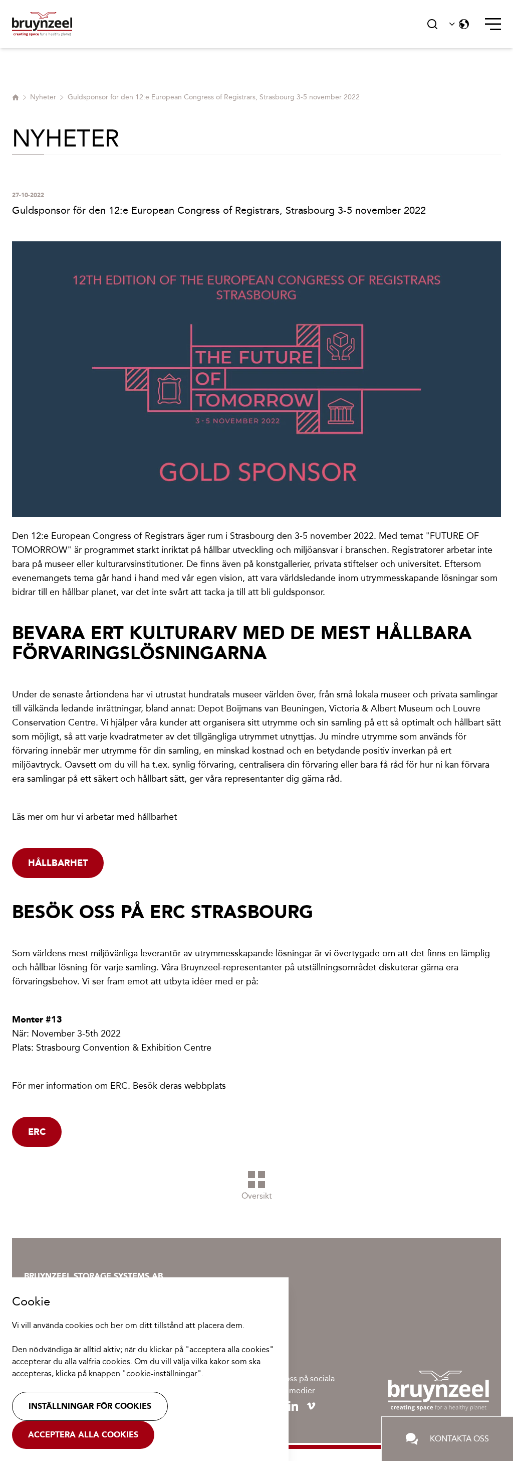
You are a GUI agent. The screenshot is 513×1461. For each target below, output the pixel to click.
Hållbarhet (58, 862)
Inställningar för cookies (90, 1406)
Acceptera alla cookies (83, 1434)
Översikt (256, 1196)
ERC (37, 1131)
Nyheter (43, 97)
